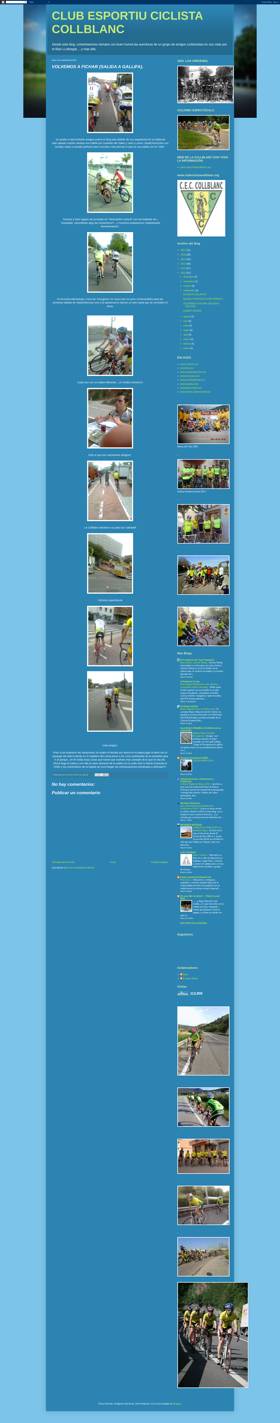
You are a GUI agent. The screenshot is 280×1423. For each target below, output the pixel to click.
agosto (187, 316)
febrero (187, 343)
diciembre (188, 277)
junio (186, 325)
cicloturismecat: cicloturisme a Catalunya (197, 780)
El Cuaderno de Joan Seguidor (197, 660)
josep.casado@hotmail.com (195, 877)
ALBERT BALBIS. (192, 311)
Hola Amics (186, 880)
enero (186, 348)
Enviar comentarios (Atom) (80, 867)
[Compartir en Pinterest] (107, 774)
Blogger (177, 1403)
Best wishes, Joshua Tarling (193, 662)
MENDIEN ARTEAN (191, 825)
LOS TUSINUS (188, 852)
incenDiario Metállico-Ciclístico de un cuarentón (200, 729)
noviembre (189, 281)
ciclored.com (186, 368)
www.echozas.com (190, 376)
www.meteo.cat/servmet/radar (195, 392)
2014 (184, 264)
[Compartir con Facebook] (104, 774)
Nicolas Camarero (190, 803)
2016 (184, 254)
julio (185, 321)
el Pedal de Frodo (190, 681)
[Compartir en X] (101, 774)
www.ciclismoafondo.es (192, 380)
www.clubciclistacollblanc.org (195, 167)
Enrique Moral (190, 978)
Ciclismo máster (189, 706)
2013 (184, 268)
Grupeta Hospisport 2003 (194, 758)
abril (186, 334)
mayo (186, 330)
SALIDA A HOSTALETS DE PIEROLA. (203, 299)
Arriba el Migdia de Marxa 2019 (195, 784)
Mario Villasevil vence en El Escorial (197, 709)
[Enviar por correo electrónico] (96, 774)
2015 (184, 259)
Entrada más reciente (63, 862)
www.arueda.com (189, 384)
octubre (187, 286)
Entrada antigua (159, 862)
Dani (185, 974)
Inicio (113, 862)
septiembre (189, 290)
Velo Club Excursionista (193, 923)
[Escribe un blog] (98, 774)
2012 (184, 273)
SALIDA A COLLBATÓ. (195, 294)
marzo (186, 339)
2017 (184, 250)
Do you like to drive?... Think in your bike (200, 897)
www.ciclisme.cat (189, 364)
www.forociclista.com (191, 388)
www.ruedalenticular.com (193, 372)
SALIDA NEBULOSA (203, 760)
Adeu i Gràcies (200, 855)
